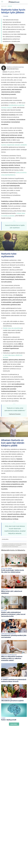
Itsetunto (10, 6)
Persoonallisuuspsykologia (9, 654)
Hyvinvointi (3, 6)
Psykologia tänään (6, 568)
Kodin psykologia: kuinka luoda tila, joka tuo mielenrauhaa (12, 571)
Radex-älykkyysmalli (8, 720)
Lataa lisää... (14, 724)
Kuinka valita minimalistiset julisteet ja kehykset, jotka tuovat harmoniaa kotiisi (13, 614)
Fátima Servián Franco (13, 68)
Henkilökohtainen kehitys (8, 633)
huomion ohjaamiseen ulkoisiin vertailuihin (14, 145)
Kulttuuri (4, 610)
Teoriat (3, 718)
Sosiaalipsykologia (6, 699)
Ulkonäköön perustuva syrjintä (12, 701)
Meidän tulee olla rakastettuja (12, 328)
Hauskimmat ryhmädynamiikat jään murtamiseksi (13, 636)
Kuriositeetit (5, 677)
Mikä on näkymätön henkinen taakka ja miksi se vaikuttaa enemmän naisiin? (11, 658)
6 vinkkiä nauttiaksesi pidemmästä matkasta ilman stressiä (13, 680)
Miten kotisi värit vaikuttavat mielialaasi (11, 592)
